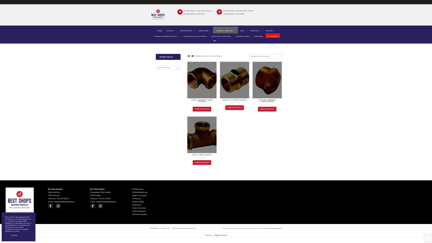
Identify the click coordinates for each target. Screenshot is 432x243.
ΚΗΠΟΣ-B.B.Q (254, 31)
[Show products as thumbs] (188, 56)
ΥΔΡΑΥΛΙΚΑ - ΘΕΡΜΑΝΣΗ (224, 31)
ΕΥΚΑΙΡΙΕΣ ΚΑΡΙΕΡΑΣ (243, 36)
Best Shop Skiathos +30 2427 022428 (233, 14)
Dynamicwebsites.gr (276, 228)
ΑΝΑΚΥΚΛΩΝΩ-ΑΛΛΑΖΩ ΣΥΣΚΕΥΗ (195, 36)
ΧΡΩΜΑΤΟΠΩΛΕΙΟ (186, 31)
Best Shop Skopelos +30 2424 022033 (194, 14)
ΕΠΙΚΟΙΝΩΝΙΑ (258, 36)
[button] (7, 235)
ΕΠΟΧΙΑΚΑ (269, 31)
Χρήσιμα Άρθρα (138, 202)
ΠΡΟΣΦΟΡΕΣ (274, 36)
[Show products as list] (192, 56)
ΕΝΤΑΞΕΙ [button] (14, 235)
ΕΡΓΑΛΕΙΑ (170, 31)
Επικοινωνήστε (202, 109)
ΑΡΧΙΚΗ (159, 31)
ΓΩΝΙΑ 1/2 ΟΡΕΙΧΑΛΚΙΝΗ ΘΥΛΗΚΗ (202, 100)
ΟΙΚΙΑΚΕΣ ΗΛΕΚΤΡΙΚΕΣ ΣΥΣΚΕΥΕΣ (165, 36)
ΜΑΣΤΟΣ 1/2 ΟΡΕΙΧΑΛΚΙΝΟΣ (234, 100)
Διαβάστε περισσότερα (202, 82)
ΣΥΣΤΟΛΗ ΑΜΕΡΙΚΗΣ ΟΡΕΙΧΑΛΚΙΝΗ (267, 100)
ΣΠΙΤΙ (242, 31)
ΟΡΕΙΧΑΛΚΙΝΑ (202, 104)
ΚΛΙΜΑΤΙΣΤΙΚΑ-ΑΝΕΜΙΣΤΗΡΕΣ (221, 36)
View (202, 76)
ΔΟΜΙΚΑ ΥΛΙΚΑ (203, 31)
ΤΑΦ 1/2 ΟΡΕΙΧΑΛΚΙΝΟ (202, 155)
